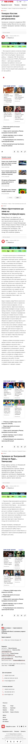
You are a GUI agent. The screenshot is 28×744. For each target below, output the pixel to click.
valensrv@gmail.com (7, 651)
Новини (4, 10)
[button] (3, 1)
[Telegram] (25, 726)
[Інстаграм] (23, 726)
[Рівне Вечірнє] (10, 1)
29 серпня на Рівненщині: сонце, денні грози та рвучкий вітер (9, 182)
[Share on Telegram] (17, 741)
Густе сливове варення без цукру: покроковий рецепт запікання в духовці (9, 172)
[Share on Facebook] (7, 741)
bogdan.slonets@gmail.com (8, 655)
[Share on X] (10, 741)
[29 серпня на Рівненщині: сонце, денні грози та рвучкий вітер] (22, 181)
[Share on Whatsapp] (14, 741)
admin (7, 35)
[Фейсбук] (17, 726)
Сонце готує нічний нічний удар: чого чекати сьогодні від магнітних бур (9, 163)
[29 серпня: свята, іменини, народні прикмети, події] (22, 191)
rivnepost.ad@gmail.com (19, 660)
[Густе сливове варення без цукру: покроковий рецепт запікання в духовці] (22, 172)
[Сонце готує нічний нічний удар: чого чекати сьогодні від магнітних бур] (22, 163)
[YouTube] (21, 726)
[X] (19, 726)
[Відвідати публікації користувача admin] (3, 37)
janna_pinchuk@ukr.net (7, 658)
